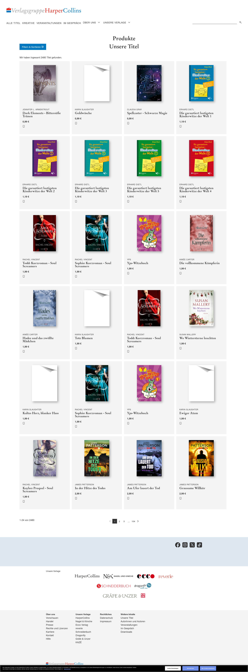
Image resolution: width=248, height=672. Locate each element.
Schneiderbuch (83, 631)
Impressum (105, 621)
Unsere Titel (127, 617)
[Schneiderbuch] (113, 587)
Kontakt (50, 635)
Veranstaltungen (49, 23)
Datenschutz (106, 617)
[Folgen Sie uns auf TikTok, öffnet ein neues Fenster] (199, 544)
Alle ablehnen (190, 668)
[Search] (240, 22)
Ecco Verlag (82, 624)
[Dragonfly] (142, 587)
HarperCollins (83, 617)
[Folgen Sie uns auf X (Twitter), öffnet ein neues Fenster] (192, 544)
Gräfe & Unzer (83, 638)
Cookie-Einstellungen (173, 668)
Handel (49, 621)
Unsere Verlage (114, 22)
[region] (124, 668)
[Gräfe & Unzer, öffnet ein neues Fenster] (120, 596)
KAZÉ (79, 642)
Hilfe (48, 638)
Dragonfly (81, 635)
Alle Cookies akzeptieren (208, 668)
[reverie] (165, 577)
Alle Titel (13, 23)
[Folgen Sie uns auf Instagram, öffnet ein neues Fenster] (185, 544)
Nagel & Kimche (84, 621)
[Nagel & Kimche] (118, 577)
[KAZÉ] (143, 596)
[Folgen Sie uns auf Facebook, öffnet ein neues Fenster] (177, 544)
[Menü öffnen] (99, 22)
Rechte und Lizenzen (57, 628)
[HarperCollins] (87, 577)
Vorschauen (52, 617)
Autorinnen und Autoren (133, 621)
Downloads (126, 631)
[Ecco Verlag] (145, 577)
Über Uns (89, 22)
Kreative (28, 23)
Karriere (50, 631)
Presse (49, 624)
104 (133, 521)
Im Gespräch (72, 23)
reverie (79, 628)
